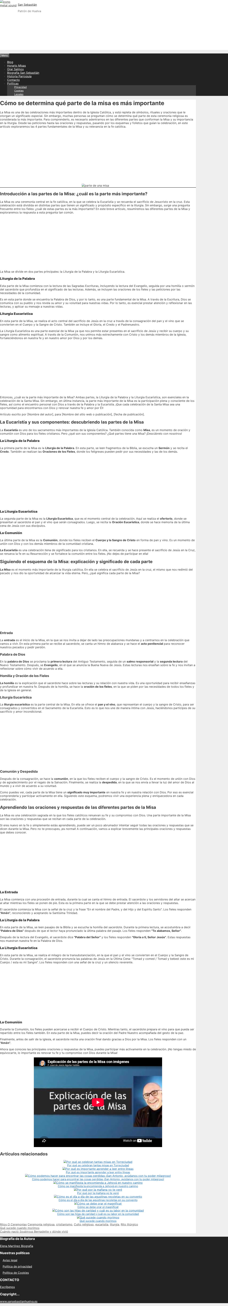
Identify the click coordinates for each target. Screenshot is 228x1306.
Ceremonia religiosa (41, 1224)
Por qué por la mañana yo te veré (98, 1193)
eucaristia (101, 1224)
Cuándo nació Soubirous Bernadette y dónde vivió (34, 1231)
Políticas (13, 83)
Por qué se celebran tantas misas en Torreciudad (98, 1165)
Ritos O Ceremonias (13, 1224)
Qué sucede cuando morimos (98, 1221)
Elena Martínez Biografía (16, 1246)
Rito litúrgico (129, 1224)
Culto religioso (84, 1224)
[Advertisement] (114, 41)
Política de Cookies (16, 1272)
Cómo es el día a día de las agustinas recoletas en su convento (98, 1200)
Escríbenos (7, 1287)
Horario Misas (16, 65)
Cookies (19, 90)
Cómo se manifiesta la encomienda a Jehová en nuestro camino (98, 1186)
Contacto (13, 80)
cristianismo (64, 1224)
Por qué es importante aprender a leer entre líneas (98, 1172)
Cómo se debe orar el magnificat (97, 1207)
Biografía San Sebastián (23, 72)
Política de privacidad (17, 1266)
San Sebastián (27, 4)
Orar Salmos (15, 69)
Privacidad (20, 87)
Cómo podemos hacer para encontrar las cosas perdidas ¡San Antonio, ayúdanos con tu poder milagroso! (98, 1179)
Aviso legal (10, 1260)
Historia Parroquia (19, 76)
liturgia (114, 1224)
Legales (18, 94)
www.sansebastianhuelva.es (18, 1301)
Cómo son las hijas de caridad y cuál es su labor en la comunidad (98, 1214)
